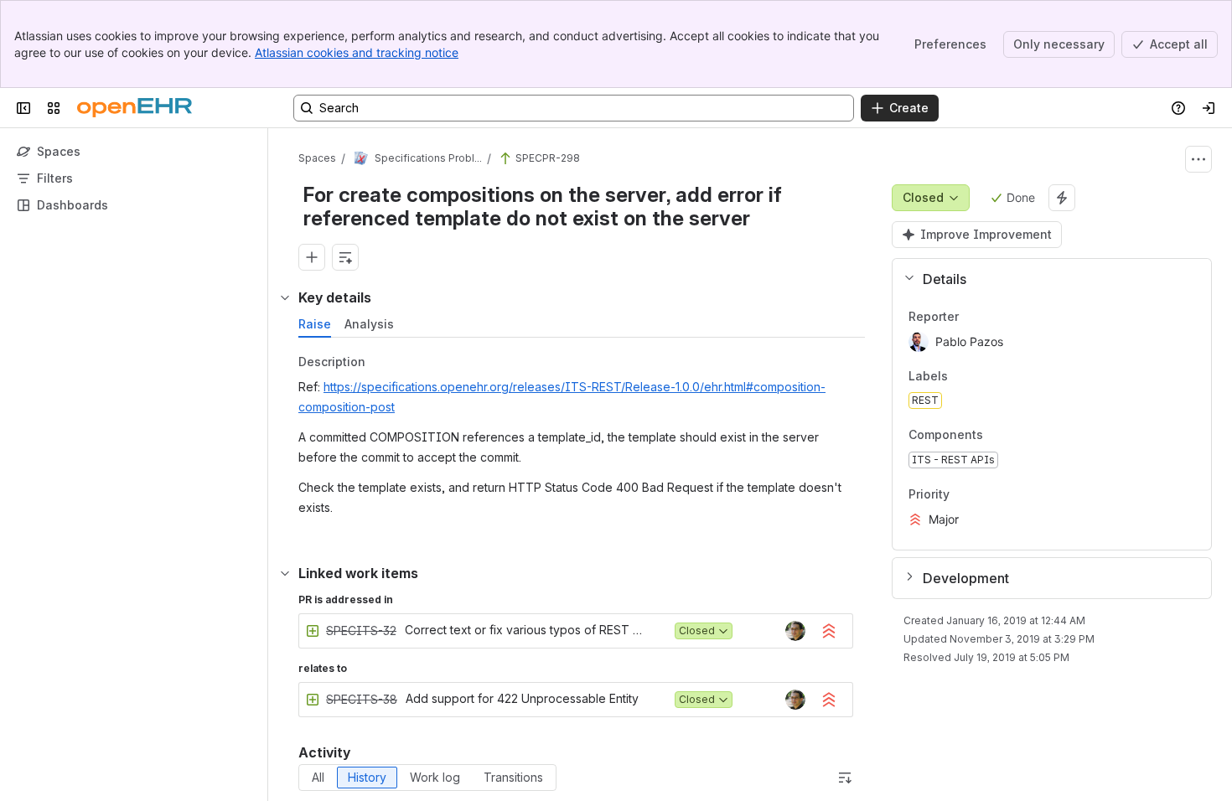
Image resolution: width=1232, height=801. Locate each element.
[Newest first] (845, 777)
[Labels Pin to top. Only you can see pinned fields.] (961, 376)
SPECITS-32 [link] (361, 630)
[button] (1045, 279)
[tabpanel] (583, 439)
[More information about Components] (1000, 436)
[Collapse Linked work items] (285, 573)
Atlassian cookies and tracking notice (356, 52)
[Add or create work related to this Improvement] (311, 257)
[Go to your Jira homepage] (134, 108)
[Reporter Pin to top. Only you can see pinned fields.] (972, 316)
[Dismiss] (352, 669)
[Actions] (1198, 159)
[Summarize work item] (345, 257)
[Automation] (1061, 197)
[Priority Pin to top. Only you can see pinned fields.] (963, 494)
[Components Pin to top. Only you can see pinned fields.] (1020, 435)
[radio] (318, 777)
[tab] (315, 324)
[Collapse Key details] (285, 297)
